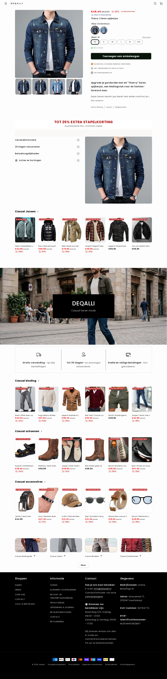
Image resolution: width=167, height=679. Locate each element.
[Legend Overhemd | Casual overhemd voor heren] (72, 399)
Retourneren (57, 621)
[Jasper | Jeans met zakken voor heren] (142, 399)
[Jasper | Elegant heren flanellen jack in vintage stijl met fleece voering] (95, 229)
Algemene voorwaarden (63, 589)
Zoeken (54, 585)
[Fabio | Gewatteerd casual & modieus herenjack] (25, 229)
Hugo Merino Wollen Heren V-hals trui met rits (48, 415)
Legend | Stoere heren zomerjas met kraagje (118, 246)
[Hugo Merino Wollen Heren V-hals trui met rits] (48, 399)
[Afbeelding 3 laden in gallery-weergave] (57, 86)
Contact (20, 599)
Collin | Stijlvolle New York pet (71, 516)
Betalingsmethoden (60, 612)
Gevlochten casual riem (118, 516)
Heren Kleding (97, 107)
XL (130, 42)
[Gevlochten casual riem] (119, 500)
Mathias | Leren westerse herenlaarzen (48, 466)
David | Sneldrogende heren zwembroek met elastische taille (118, 415)
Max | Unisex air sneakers (141, 466)
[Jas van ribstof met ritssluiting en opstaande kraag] (142, 229)
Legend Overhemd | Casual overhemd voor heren (71, 415)
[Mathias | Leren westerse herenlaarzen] (48, 449)
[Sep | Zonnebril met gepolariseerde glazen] (95, 500)
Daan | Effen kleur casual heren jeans (24, 415)
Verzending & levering (62, 607)
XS (95, 42)
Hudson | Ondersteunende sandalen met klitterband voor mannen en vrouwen (24, 466)
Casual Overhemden (129, 556)
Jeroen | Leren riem (23, 516)
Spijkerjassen (121, 107)
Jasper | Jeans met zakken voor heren (141, 415)
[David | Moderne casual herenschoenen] (119, 449)
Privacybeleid (57, 602)
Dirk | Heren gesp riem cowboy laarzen (94, 466)
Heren (18, 589)
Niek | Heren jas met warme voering (71, 246)
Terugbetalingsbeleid (57, 664)
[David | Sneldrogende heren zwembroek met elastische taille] (119, 399)
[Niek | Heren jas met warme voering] (72, 229)
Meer (83, 565)
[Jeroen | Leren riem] (25, 500)
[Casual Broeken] (101, 545)
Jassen (109, 107)
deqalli (42, 664)
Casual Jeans (56, 556)
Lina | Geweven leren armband (48, 516)
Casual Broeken (92, 556)
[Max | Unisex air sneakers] (142, 449)
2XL (138, 42)
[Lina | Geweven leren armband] (48, 500)
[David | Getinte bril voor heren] (142, 500)
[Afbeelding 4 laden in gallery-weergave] (74, 86)
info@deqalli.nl (102, 588)
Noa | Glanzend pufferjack (48, 246)
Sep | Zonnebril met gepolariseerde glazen (94, 516)
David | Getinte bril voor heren (141, 516)
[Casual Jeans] (66, 545)
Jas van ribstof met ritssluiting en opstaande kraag (141, 246)
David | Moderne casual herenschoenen (118, 466)
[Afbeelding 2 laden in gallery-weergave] (40, 86)
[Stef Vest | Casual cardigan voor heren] (95, 399)
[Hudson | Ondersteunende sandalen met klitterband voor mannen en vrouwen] (25, 449)
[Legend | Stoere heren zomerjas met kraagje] (119, 229)
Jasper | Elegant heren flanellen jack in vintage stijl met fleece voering (94, 246)
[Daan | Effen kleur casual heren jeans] (25, 399)
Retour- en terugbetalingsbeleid (61, 596)
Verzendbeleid (111, 664)
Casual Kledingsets (23, 556)
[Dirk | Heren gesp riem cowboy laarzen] (95, 449)
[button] (6, 4)
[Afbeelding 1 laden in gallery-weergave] (23, 86)
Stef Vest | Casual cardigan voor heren (94, 415)
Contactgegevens (127, 664)
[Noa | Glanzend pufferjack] (48, 229)
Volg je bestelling (25, 604)
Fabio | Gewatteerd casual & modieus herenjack (24, 246)
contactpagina (94, 596)
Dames (18, 585)
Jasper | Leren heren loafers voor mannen (71, 466)
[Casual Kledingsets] (31, 545)
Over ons (20, 594)
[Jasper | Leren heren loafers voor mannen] (72, 449)
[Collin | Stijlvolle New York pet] (72, 500)
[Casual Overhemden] (136, 545)
